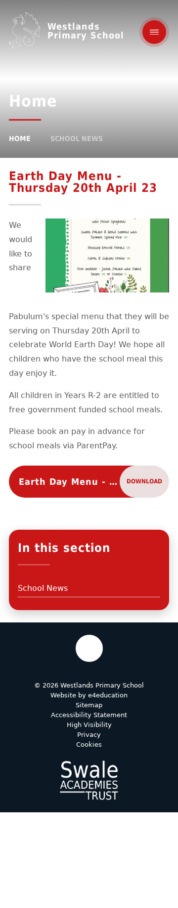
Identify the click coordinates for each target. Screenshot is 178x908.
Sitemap (89, 705)
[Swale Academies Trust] (89, 780)
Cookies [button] (89, 744)
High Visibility (89, 724)
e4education (108, 695)
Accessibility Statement (89, 715)
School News (76, 139)
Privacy (89, 734)
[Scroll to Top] (89, 648)
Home (20, 139)
